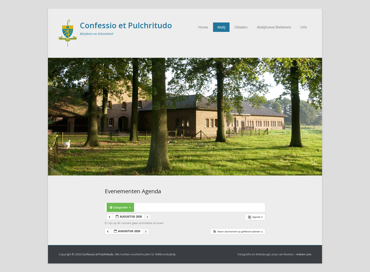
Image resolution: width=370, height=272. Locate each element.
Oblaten (241, 27)
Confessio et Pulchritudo (126, 25)
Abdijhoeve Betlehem (274, 27)
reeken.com (303, 254)
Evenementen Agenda (133, 191)
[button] (237, 231)
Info (303, 27)
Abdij (221, 27)
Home (203, 27)
